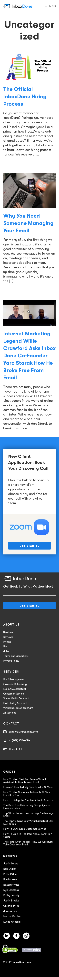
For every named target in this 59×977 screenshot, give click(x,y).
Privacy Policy (11, 660)
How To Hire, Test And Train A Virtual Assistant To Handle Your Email (24, 781)
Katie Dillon (10, 874)
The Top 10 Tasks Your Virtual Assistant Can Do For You (28, 822)
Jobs (6, 651)
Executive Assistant (14, 688)
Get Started (30, 545)
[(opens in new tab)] (29, 527)
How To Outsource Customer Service (24, 828)
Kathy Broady (11, 895)
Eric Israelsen (10, 879)
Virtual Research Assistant (18, 707)
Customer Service (13, 693)
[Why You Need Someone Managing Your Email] (29, 190)
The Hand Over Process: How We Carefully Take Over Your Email (28, 843)
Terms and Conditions (16, 656)
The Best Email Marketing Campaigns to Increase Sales (26, 807)
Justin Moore (10, 863)
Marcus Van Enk (12, 916)
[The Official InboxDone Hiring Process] (29, 66)
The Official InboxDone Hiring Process (25, 96)
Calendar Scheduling (15, 684)
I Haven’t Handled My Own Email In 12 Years (28, 787)
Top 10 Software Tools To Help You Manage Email (28, 815)
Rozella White (11, 884)
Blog (5, 646)
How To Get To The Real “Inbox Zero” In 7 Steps (27, 835)
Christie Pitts (11, 905)
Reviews (8, 637)
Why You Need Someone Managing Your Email (28, 223)
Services (8, 632)
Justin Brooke (11, 900)
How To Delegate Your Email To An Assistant (29, 800)
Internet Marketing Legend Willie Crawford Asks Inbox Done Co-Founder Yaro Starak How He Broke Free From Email (29, 356)
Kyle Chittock (11, 890)
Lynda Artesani (11, 921)
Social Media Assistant (16, 698)
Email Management (14, 679)
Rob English (9, 868)
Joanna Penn (10, 911)
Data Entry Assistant (15, 703)
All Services (9, 712)
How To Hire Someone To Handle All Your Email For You (26, 794)
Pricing (7, 641)
